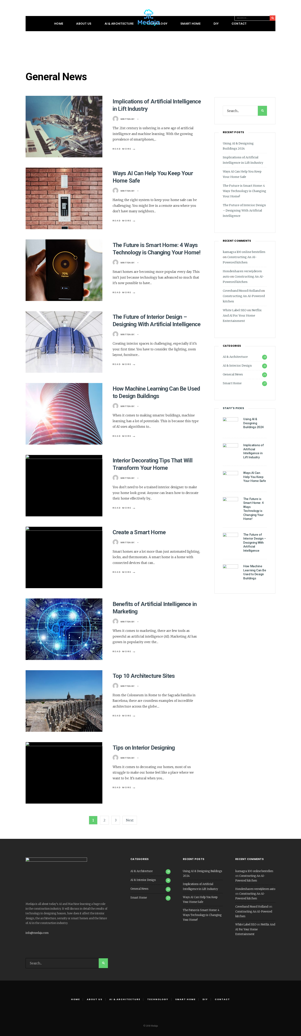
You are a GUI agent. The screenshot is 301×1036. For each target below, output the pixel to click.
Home (58, 24)
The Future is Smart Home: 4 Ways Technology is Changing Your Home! (244, 191)
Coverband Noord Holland (241, 291)
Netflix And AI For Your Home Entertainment (242, 315)
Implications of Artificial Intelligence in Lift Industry (253, 451)
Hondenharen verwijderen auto (255, 889)
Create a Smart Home (139, 532)
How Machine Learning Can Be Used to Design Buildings (254, 572)
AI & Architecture (119, 24)
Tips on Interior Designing (144, 747)
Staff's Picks (233, 408)
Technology (157, 999)
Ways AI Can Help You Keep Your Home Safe (254, 477)
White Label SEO (235, 310)
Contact (239, 24)
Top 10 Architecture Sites (144, 675)
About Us (83, 24)
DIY (216, 24)
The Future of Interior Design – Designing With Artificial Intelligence (244, 210)
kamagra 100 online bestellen (244, 252)
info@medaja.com (37, 933)
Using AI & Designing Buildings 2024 (253, 423)
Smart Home (190, 24)
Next (130, 820)
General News (233, 374)
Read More (124, 148)
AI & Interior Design (237, 365)
